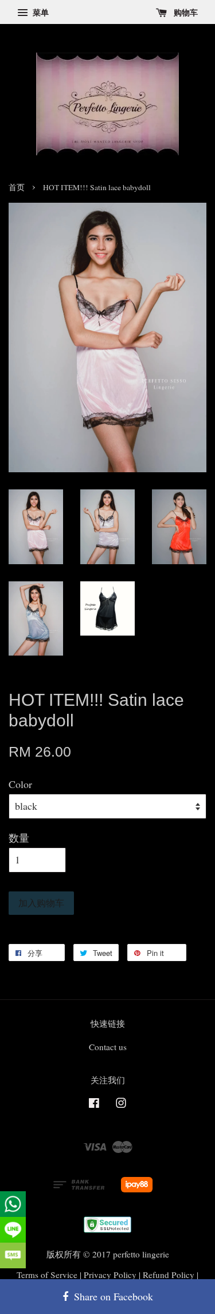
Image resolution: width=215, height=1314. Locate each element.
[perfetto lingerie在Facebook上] (94, 1104)
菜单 (39, 12)
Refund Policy (168, 1274)
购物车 (184, 12)
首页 (17, 187)
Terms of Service (47, 1274)
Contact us (108, 1046)
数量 (19, 838)
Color (20, 784)
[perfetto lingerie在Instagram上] (121, 1104)
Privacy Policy (110, 1274)
